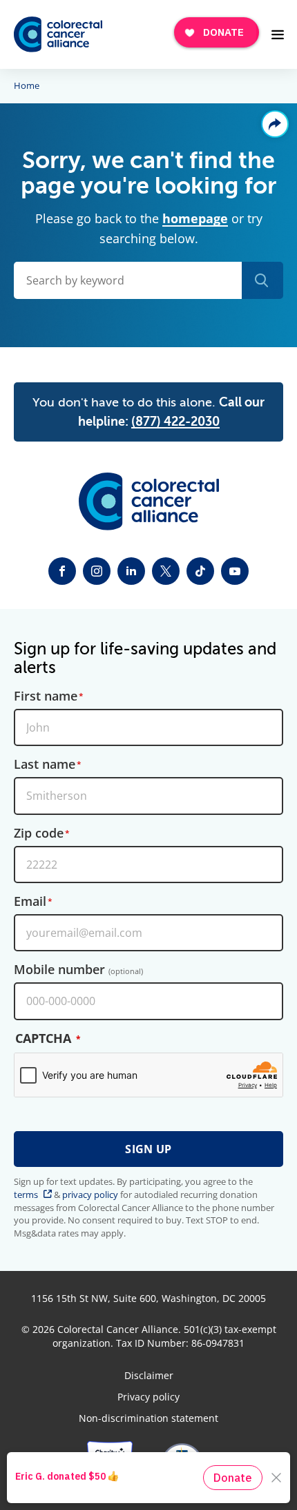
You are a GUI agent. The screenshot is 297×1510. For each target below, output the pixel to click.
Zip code (39, 833)
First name (45, 696)
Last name (44, 764)
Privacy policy (148, 1397)
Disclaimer (148, 1375)
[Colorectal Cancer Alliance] (58, 35)
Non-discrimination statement (148, 1418)
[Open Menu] (277, 34)
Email (30, 901)
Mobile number (78, 970)
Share (275, 124)
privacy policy (90, 1194)
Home (26, 86)
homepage (195, 218)
